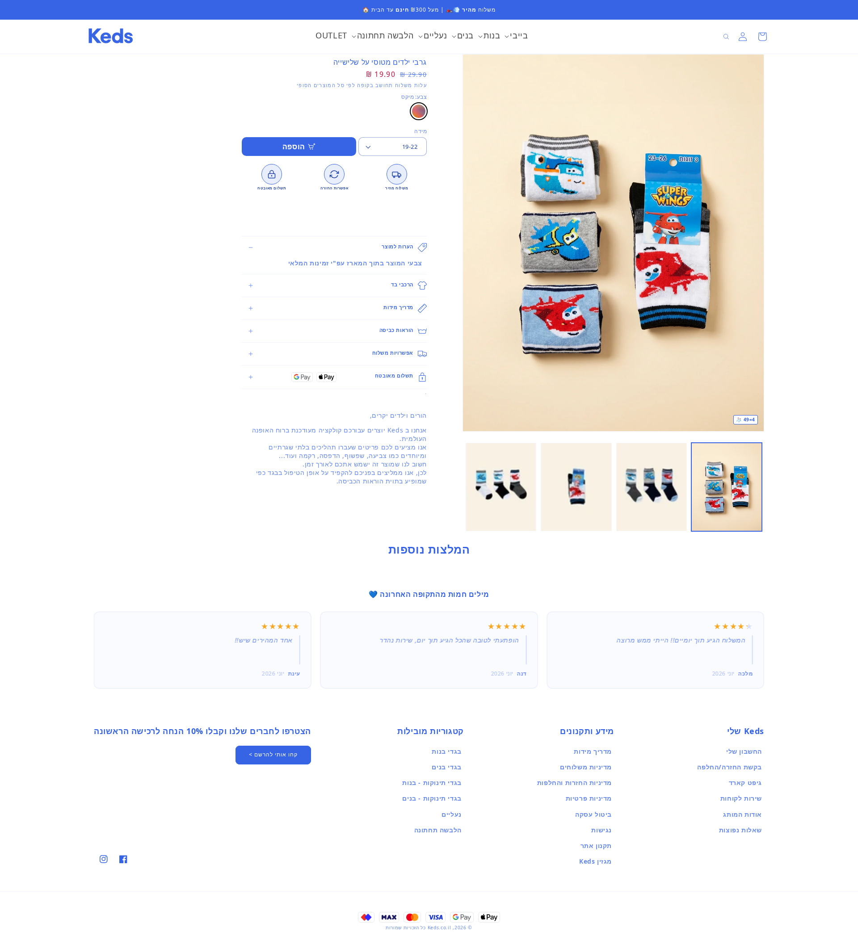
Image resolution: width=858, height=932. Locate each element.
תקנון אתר (596, 845)
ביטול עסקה (593, 814)
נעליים (452, 814)
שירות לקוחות (741, 798)
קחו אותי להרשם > (273, 754)
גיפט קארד (745, 782)
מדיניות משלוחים (586, 767)
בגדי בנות (446, 751)
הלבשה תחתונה (438, 830)
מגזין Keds (595, 861)
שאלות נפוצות (740, 830)
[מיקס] (419, 111)
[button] (516, 36)
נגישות (601, 830)
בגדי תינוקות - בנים (431, 798)
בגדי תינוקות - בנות (431, 782)
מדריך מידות (593, 751)
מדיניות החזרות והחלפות (574, 782)
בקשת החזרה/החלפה (729, 767)
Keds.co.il (439, 927)
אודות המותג (742, 814)
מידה (420, 131)
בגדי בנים (446, 767)
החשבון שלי (744, 751)
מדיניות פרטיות (589, 798)
